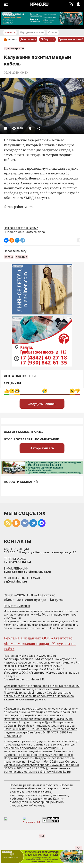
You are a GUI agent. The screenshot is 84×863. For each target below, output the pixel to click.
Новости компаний (21, 482)
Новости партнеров (42, 788)
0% (6, 391)
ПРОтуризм (47, 39)
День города (28, 39)
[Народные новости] (71, 4)
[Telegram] (22, 240)
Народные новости (32, 32)
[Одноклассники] (11, 240)
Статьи (52, 32)
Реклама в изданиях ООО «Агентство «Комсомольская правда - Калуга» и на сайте (40, 644)
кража (8, 257)
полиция (21, 257)
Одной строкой (14, 48)
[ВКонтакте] (6, 240)
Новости (10, 32)
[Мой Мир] (17, 240)
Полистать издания (17, 605)
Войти (78, 4)
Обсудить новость (42, 404)
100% (44, 391)
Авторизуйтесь (42, 448)
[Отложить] (30, 128)
